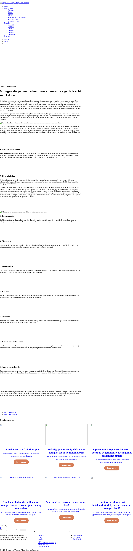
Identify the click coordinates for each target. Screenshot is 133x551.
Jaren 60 (11, 27)
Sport (10, 15)
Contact (2, 1)
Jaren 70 (11, 28)
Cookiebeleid (77, 539)
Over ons (7, 36)
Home (6, 6)
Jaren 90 (11, 32)
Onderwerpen (8, 8)
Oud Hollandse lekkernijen (17, 17)
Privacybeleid (77, 535)
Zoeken (22, 530)
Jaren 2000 (11, 34)
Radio (10, 12)
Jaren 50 (11, 25)
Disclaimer (76, 537)
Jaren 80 (11, 30)
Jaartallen (7, 23)
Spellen (10, 14)
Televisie (11, 10)
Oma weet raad (13, 19)
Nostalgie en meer (14, 21)
